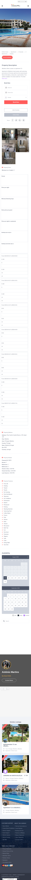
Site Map (5, 839)
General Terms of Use (8, 851)
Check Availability (7, 57)
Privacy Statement (7, 848)
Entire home (5, 52)
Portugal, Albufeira (12, 42)
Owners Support (6, 830)
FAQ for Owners (6, 835)
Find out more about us (20, 826)
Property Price (7, 167)
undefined (10, 879)
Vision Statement (19, 837)
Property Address (8, 432)
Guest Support (6, 832)
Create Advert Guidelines (8, 828)
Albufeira (4, 42)
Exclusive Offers (19, 839)
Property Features (8, 481)
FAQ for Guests (6, 837)
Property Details (8, 457)
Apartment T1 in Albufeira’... (12, 807)
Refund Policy (6, 853)
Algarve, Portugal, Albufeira (11, 778)
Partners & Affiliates (20, 832)
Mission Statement (19, 835)
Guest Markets (18, 828)
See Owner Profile (6, 676)
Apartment (13, 52)
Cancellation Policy (7, 862)
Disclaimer (5, 860)
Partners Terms (6, 857)
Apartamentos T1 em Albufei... (10, 745)
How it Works (6, 826)
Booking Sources (19, 830)
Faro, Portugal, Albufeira (11, 748)
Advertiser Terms (7, 855)
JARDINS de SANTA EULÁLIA (12, 775)
